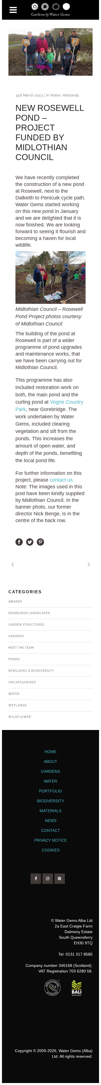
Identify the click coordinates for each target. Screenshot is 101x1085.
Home (50, 751)
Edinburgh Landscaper (29, 613)
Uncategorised (22, 682)
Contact (50, 830)
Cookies (50, 850)
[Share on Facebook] (19, 541)
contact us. (62, 480)
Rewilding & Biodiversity (31, 670)
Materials (50, 810)
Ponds (14, 659)
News (50, 820)
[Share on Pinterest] (40, 541)
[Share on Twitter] (29, 541)
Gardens (16, 636)
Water (55, 95)
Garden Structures (26, 624)
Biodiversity (50, 801)
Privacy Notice (50, 840)
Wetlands (70, 95)
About (50, 761)
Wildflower (19, 716)
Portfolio (50, 791)
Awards (15, 601)
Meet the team (21, 647)
